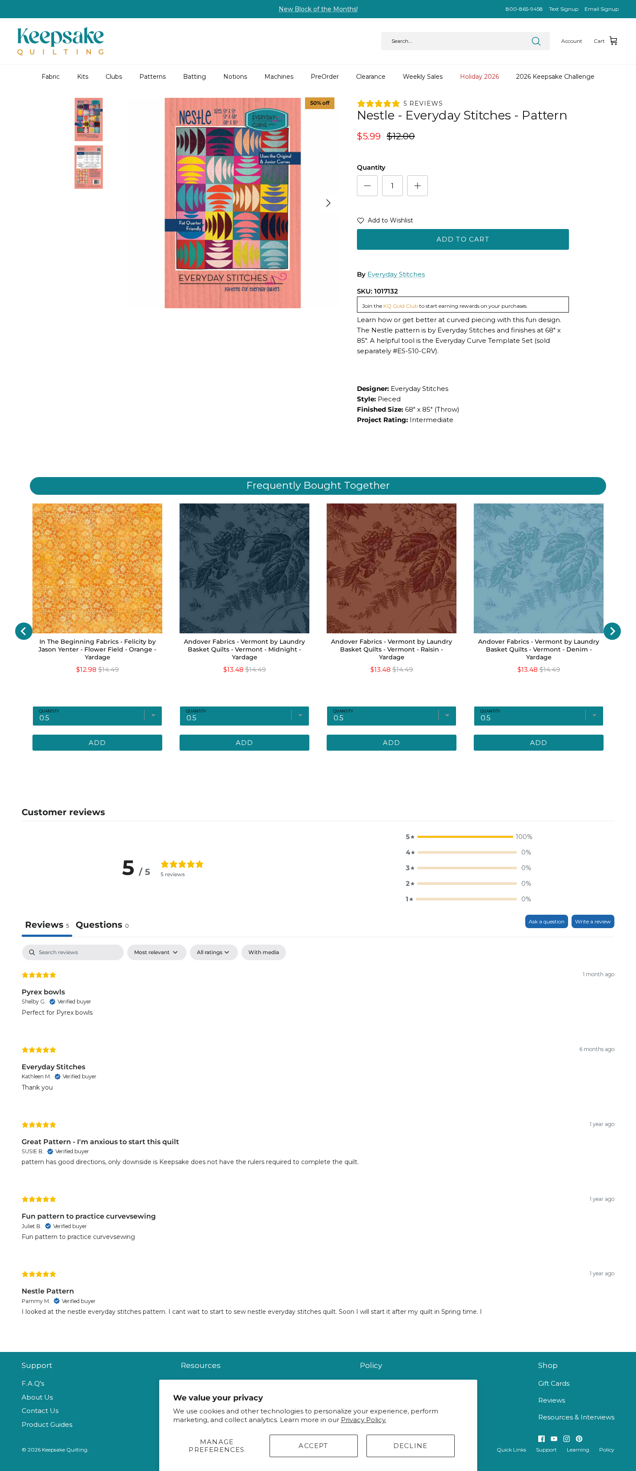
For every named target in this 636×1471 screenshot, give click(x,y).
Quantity (371, 167)
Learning (578, 1449)
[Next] (328, 203)
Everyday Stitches (396, 274)
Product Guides (47, 1424)
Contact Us (40, 1410)
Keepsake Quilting (64, 1449)
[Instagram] (566, 1439)
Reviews (551, 1400)
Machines (278, 77)
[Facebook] (541, 1439)
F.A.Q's (33, 1383)
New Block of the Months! (318, 9)
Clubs (114, 77)
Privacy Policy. (363, 1420)
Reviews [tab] (47, 924)
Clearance (370, 77)
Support (546, 1449)
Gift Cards (553, 1383)
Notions (235, 77)
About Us (37, 1397)
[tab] (102, 926)
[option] (233, 203)
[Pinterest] (579, 1439)
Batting (194, 77)
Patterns (152, 77)
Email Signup (602, 9)
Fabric (51, 77)
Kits (82, 77)
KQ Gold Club (400, 306)
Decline (410, 1446)
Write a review (593, 921)
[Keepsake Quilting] (60, 41)
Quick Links (511, 1449)
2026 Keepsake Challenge (555, 77)
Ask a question (547, 921)
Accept (313, 1446)
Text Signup (563, 9)
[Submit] (536, 41)
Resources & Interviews (576, 1417)
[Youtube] (554, 1439)
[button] (385, 222)
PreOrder (325, 77)
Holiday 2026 (479, 77)
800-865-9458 (524, 9)
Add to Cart (463, 239)
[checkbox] (263, 952)
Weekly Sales (423, 77)
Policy (606, 1449)
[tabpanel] (318, 1137)
